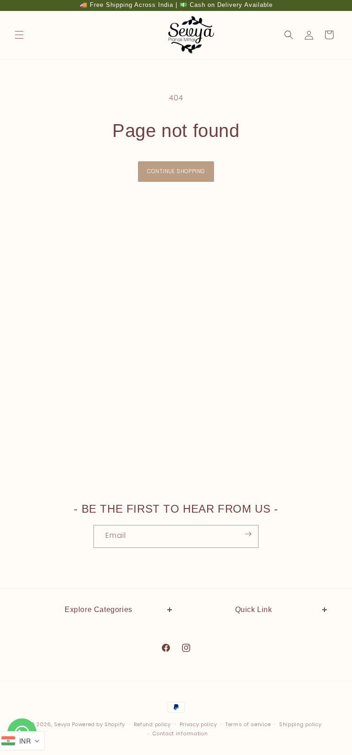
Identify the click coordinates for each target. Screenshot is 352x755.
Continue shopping (176, 171)
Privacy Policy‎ (253, 713)
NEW (99, 630)
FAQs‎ (253, 692)
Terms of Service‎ (254, 734)
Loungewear (98, 713)
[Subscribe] (248, 533)
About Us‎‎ (254, 630)
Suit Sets (98, 734)
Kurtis (98, 692)
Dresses (98, 672)
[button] (19, 35)
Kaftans (98, 651)
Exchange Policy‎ (254, 651)
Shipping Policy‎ (253, 672)
